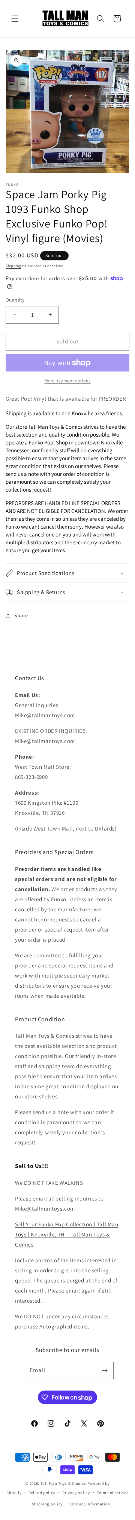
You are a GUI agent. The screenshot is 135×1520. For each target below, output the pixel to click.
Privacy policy (76, 1492)
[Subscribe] (105, 1370)
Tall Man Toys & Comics (63, 1483)
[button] (15, 18)
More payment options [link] (68, 380)
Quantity (15, 300)
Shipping (13, 265)
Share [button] (21, 615)
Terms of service (112, 1492)
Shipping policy (47, 1504)
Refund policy (41, 1492)
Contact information (90, 1504)
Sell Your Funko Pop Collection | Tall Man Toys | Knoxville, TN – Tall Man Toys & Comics (66, 1234)
